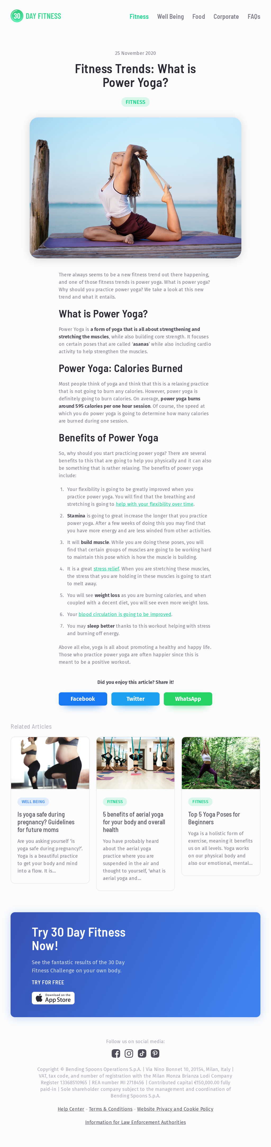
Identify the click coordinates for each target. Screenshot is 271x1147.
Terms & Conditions (111, 1109)
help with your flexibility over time (154, 504)
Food (198, 16)
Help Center (71, 1109)
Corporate (226, 16)
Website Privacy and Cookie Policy (175, 1109)
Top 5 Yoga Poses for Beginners (214, 818)
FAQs (254, 16)
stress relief (106, 569)
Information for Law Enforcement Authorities (135, 1122)
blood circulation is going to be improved (125, 614)
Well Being (170, 16)
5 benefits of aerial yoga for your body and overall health (134, 821)
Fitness (139, 16)
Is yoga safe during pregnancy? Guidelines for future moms (45, 821)
